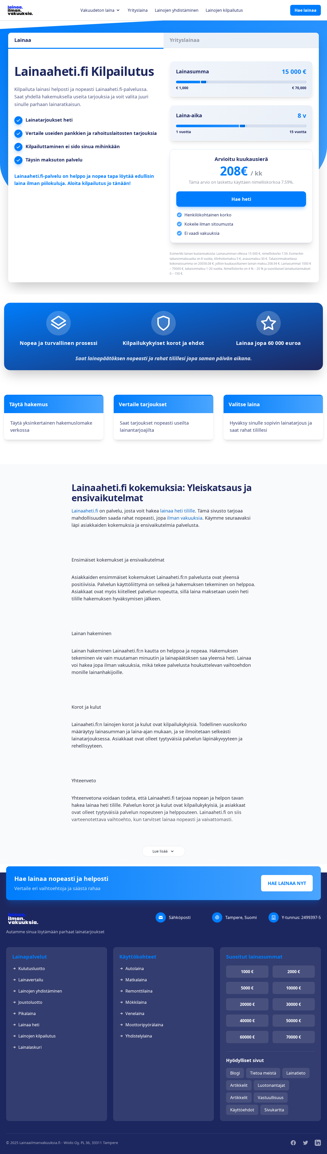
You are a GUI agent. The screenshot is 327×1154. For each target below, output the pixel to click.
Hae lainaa (306, 10)
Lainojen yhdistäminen (176, 10)
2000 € (293, 971)
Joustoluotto (30, 1002)
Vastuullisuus (271, 1097)
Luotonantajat (271, 1085)
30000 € (293, 1004)
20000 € (247, 1004)
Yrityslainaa (185, 40)
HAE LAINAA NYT (287, 883)
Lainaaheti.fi (85, 511)
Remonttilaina (139, 991)
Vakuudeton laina (97, 10)
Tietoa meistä (263, 1073)
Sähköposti (180, 917)
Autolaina (134, 968)
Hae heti (241, 199)
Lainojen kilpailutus (224, 10)
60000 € (247, 1037)
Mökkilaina (136, 1002)
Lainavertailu (30, 980)
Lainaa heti (28, 1025)
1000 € (247, 971)
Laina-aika (189, 115)
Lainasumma (192, 71)
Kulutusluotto (31, 968)
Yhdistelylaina (138, 1036)
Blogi (235, 1073)
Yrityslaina (138, 10)
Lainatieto (296, 1073)
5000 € (247, 988)
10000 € (293, 988)
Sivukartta (274, 1110)
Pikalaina (27, 1013)
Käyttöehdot (242, 1110)
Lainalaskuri (30, 1047)
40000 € (247, 1020)
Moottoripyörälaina (144, 1025)
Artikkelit (239, 1085)
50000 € (293, 1020)
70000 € (293, 1037)
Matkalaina (136, 980)
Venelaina (134, 1013)
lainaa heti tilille (177, 511)
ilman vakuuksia (184, 518)
